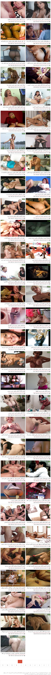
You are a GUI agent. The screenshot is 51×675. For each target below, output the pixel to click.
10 (7, 665)
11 (2, 665)
